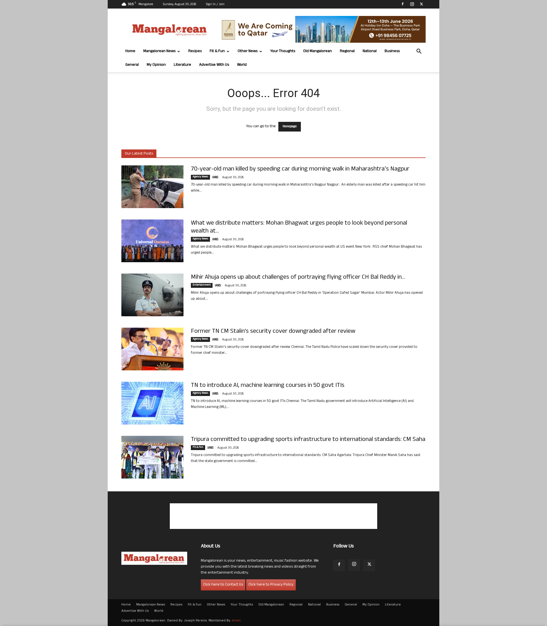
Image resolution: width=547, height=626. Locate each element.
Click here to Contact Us (223, 585)
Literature (182, 65)
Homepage (290, 126)
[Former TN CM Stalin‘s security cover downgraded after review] (152, 349)
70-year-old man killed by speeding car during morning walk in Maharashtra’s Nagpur (300, 169)
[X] (421, 4)
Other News (248, 51)
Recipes (195, 51)
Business (392, 51)
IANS (215, 177)
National (370, 51)
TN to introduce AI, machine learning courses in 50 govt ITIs (267, 386)
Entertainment (202, 285)
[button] (419, 52)
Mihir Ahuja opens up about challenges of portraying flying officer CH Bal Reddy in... (298, 277)
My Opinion (156, 65)
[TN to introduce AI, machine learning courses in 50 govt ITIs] (152, 403)
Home (130, 51)
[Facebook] (402, 4)
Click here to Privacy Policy (270, 585)
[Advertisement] (273, 516)
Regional (347, 51)
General (132, 65)
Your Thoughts (282, 51)
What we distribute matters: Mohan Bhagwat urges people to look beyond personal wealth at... (299, 227)
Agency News (200, 177)
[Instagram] (412, 4)
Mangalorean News (159, 51)
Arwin (236, 621)
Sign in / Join (215, 4)
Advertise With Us (214, 65)
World (242, 65)
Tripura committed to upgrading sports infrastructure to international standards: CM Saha (308, 440)
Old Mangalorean (317, 51)
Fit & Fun (217, 51)
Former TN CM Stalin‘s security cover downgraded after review (273, 332)
